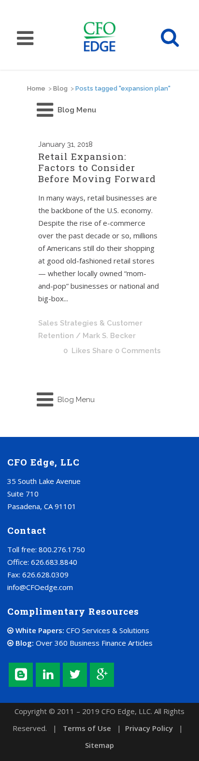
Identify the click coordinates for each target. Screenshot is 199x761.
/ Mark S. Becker (106, 335)
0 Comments (138, 350)
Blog (60, 88)
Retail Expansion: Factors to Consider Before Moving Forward (97, 167)
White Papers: (81, 630)
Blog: (83, 643)
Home (36, 88)
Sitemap (99, 745)
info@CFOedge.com (40, 587)
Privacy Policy (149, 728)
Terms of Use (87, 728)
